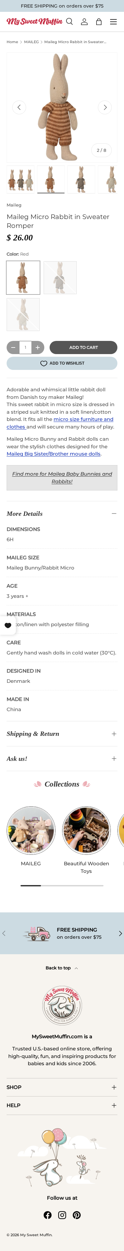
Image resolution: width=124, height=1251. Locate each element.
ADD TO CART (83, 347)
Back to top (59, 967)
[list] (62, 107)
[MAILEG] (31, 831)
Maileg (14, 205)
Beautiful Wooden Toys (86, 867)
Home (12, 42)
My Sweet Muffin (36, 1235)
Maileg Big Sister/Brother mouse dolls (54, 454)
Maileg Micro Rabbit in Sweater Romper (74, 43)
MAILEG (31, 42)
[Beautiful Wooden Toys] (86, 831)
